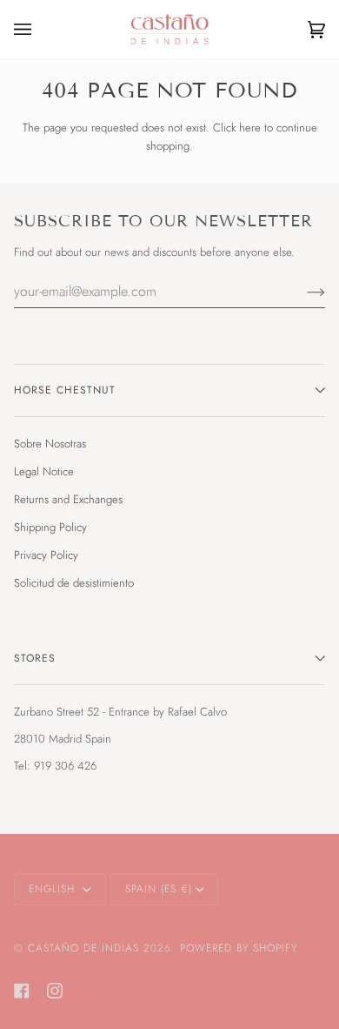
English (54, 889)
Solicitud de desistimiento (74, 583)
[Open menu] (40, 29)
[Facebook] (22, 991)
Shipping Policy (50, 527)
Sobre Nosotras (50, 443)
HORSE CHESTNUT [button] (65, 390)
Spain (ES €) (158, 889)
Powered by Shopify (238, 948)
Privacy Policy (46, 555)
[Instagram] (55, 991)
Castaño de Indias (83, 948)
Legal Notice (44, 471)
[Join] (302, 291)
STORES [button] (35, 658)
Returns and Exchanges (68, 499)
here (250, 127)
